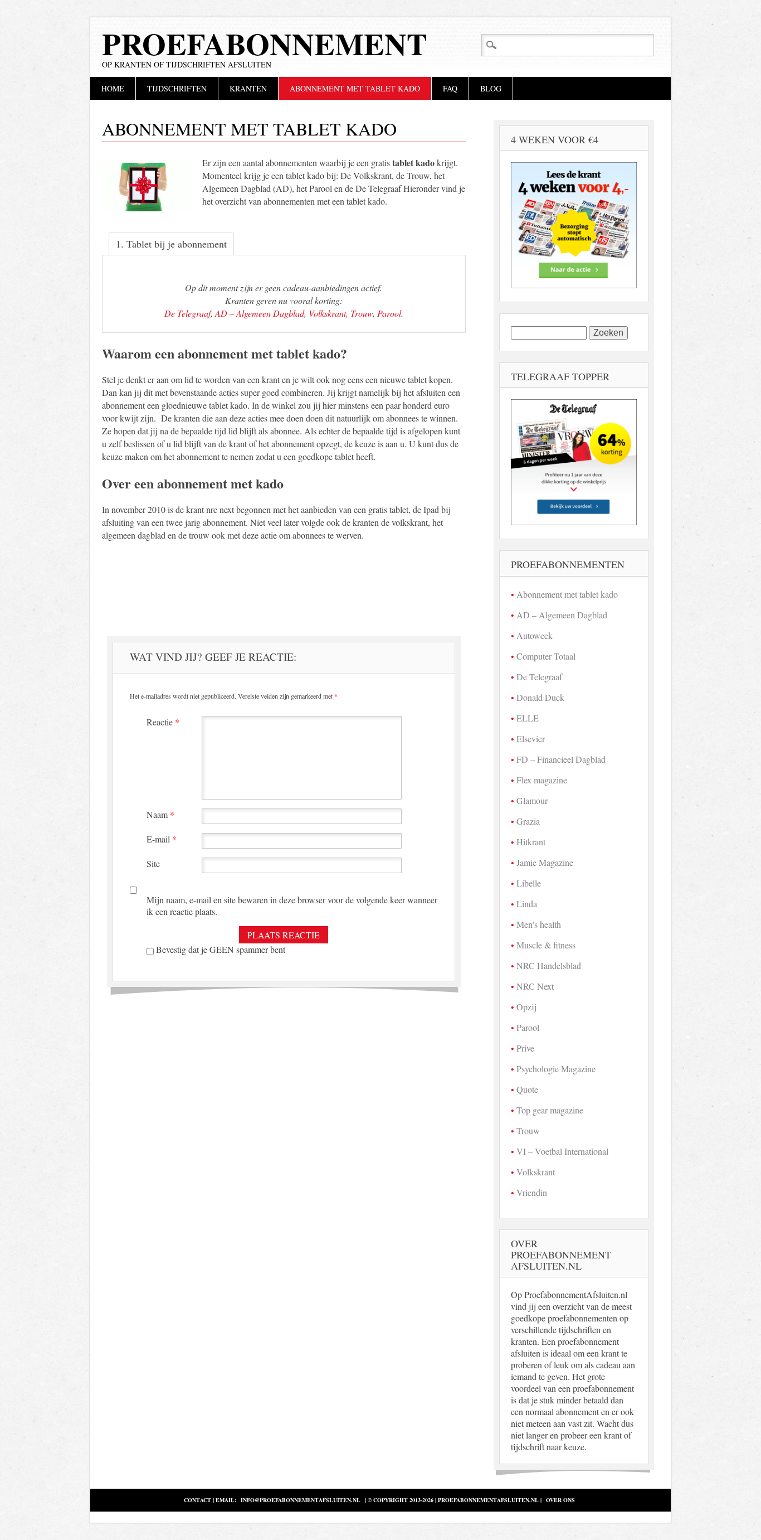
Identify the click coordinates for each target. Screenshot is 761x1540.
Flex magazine (541, 780)
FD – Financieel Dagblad (561, 759)
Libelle (528, 883)
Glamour (532, 800)
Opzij (526, 1007)
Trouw (361, 313)
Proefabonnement (264, 43)
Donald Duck (540, 697)
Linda (526, 903)
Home (112, 88)
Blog (490, 88)
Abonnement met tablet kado (355, 88)
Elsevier (530, 738)
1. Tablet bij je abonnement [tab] (171, 243)
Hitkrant (530, 842)
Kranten (248, 88)
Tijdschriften (177, 88)
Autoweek (534, 635)
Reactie (163, 722)
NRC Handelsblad (548, 965)
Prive (525, 1048)
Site (153, 863)
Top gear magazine (549, 1110)
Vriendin (531, 1192)
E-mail (162, 839)
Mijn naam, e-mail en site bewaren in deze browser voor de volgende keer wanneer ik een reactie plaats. (292, 905)
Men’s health (538, 924)
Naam (160, 814)
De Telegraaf (187, 313)
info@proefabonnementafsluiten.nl (300, 1500)
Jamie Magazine (544, 862)
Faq (450, 88)
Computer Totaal (545, 656)
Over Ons (560, 1500)
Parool (389, 313)
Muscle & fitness (545, 945)
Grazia (528, 821)
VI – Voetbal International (562, 1151)
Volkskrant (327, 313)
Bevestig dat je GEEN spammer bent (219, 949)
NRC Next (535, 986)
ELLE (527, 718)
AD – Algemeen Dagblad (259, 313)
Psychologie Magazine (556, 1068)
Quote (527, 1089)
